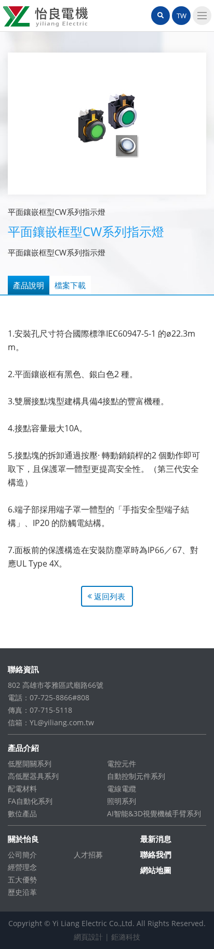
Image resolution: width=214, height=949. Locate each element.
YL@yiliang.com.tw (62, 722)
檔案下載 (70, 285)
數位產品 (22, 813)
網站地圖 (155, 870)
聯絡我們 (155, 854)
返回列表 (109, 596)
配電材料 (22, 788)
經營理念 (22, 867)
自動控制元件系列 (136, 776)
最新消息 (155, 838)
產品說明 (28, 285)
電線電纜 (121, 788)
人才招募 (88, 855)
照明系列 (121, 801)
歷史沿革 (22, 892)
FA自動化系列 (30, 801)
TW (181, 15)
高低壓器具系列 (33, 776)
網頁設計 (88, 937)
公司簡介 (22, 855)
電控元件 (121, 763)
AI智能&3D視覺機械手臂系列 (154, 813)
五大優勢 (22, 879)
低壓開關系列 (29, 763)
